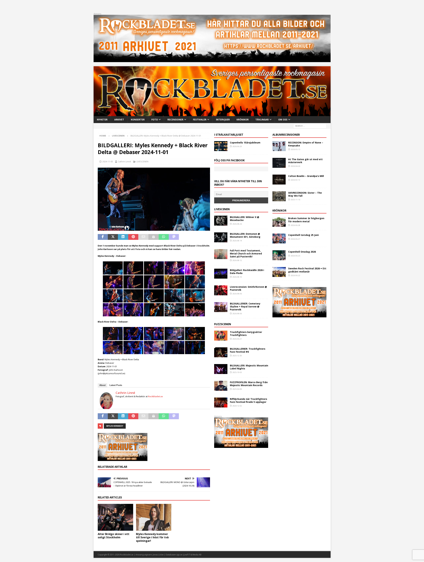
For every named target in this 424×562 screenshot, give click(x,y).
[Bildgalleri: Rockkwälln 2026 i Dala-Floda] (220, 274)
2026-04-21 (237, 339)
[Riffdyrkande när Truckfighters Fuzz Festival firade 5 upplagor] (220, 402)
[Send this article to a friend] (143, 237)
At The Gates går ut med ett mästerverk (305, 161)
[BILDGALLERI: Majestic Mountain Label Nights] (220, 369)
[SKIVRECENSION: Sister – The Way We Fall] (279, 196)
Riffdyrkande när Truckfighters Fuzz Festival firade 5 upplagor (248, 400)
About (102, 385)
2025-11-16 (295, 199)
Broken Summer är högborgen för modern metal (306, 220)
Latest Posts (115, 385)
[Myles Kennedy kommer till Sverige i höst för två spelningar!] (154, 517)
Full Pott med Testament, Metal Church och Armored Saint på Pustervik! (246, 253)
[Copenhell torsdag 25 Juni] (279, 238)
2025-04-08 (237, 389)
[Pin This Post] (133, 237)
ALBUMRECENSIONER (286, 134)
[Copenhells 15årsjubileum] (220, 146)
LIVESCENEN (142, 161)
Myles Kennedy (114, 426)
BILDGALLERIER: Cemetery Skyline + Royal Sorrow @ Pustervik (245, 306)
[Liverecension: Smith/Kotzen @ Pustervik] (220, 290)
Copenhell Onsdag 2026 (302, 251)
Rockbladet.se (155, 396)
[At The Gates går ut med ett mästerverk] (279, 163)
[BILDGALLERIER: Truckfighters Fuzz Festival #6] (220, 352)
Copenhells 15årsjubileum (245, 142)
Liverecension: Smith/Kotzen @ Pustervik (248, 288)
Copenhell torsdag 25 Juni (303, 235)
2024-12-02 (237, 405)
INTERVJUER (223, 119)
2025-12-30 (237, 355)
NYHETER (102, 119)
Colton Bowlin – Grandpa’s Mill (306, 176)
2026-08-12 (237, 260)
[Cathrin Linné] (106, 407)
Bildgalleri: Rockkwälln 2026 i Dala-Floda (247, 271)
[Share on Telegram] (184, 237)
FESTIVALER (199, 119)
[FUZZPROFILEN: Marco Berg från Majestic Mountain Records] (220, 386)
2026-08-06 (237, 293)
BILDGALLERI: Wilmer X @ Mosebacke (244, 218)
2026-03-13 (295, 180)
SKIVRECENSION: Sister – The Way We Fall (305, 194)
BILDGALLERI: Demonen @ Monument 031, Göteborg (245, 235)
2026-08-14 (237, 240)
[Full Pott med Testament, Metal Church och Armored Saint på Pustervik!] (220, 254)
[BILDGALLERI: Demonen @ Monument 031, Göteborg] (220, 237)
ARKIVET (119, 119)
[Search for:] (309, 125)
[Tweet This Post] (113, 237)
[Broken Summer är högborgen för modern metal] (279, 222)
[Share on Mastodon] (174, 237)
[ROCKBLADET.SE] (212, 114)
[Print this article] (153, 237)
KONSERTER (138, 119)
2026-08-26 (237, 224)
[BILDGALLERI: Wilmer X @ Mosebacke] (220, 221)
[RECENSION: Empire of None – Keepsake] (279, 146)
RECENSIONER (175, 119)
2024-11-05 (107, 161)
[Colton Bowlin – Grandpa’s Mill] (279, 180)
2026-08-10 (237, 277)
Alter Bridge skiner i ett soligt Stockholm (113, 535)
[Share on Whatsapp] (164, 237)
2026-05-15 (295, 149)
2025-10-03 (237, 372)
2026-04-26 (295, 166)
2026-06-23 (295, 275)
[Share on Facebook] (103, 237)
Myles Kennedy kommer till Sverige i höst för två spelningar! (152, 537)
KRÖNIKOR (243, 119)
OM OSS (282, 119)
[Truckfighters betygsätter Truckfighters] (220, 336)
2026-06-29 (237, 146)
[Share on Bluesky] (194, 237)
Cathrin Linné (124, 161)
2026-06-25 (295, 255)
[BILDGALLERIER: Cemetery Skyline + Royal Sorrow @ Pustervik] (220, 307)
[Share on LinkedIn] (123, 237)
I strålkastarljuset (228, 134)
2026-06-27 (295, 239)
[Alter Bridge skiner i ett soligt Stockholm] (115, 517)
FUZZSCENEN (222, 324)
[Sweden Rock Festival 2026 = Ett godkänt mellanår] (279, 272)
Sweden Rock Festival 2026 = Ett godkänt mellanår (307, 270)
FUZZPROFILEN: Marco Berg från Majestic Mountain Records (249, 384)
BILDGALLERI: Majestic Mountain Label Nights (249, 367)
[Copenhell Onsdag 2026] (279, 255)
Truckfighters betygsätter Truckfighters (246, 333)
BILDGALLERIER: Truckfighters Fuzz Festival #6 (247, 350)
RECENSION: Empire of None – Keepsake (305, 144)
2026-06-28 (295, 225)
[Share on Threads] (204, 237)
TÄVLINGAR (262, 119)
